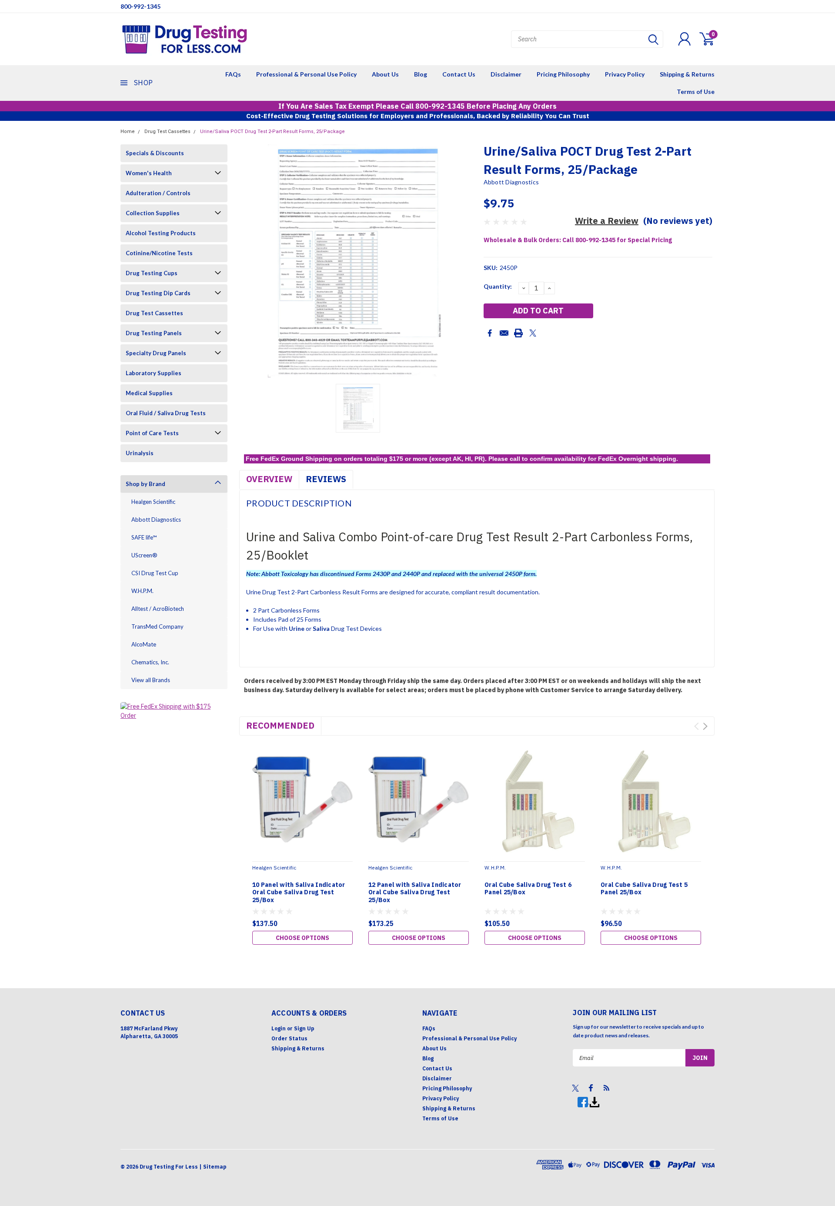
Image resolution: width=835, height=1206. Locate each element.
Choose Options (302, 938)
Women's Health (149, 173)
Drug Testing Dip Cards (158, 293)
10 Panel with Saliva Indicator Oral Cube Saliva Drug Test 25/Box (298, 892)
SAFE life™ (144, 537)
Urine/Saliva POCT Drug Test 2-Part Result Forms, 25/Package (272, 131)
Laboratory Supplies (153, 373)
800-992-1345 (140, 6)
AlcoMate (143, 644)
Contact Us (458, 74)
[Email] (504, 333)
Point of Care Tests (152, 433)
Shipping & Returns (687, 74)
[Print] (518, 333)
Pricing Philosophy (563, 74)
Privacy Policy (625, 74)
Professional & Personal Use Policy (306, 74)
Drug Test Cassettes (167, 131)
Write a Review (606, 221)
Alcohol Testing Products (161, 233)
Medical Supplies (149, 393)
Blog (420, 74)
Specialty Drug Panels (156, 353)
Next (705, 726)
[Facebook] (489, 333)
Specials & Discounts (155, 153)
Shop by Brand (145, 483)
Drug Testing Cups (151, 273)
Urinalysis (140, 453)
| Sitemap (213, 1166)
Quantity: (498, 286)
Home (127, 131)
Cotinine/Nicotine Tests (159, 253)
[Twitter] (532, 333)
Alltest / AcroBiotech (157, 608)
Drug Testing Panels (154, 333)
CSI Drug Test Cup (154, 573)
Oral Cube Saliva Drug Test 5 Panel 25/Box (644, 888)
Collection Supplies (153, 213)
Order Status (289, 1038)
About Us (385, 74)
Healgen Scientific (153, 501)
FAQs (233, 74)
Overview (269, 479)
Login (278, 1028)
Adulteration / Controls (158, 193)
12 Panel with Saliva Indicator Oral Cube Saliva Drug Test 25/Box (414, 892)
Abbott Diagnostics (156, 519)
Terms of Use (696, 91)
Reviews (326, 479)
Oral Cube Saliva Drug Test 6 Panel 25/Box (527, 888)
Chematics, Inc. (150, 662)
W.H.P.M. (142, 590)
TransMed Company (157, 626)
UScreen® (144, 555)
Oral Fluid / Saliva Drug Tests (166, 413)
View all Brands (150, 679)
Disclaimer (506, 74)
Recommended (280, 725)
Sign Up (304, 1028)
